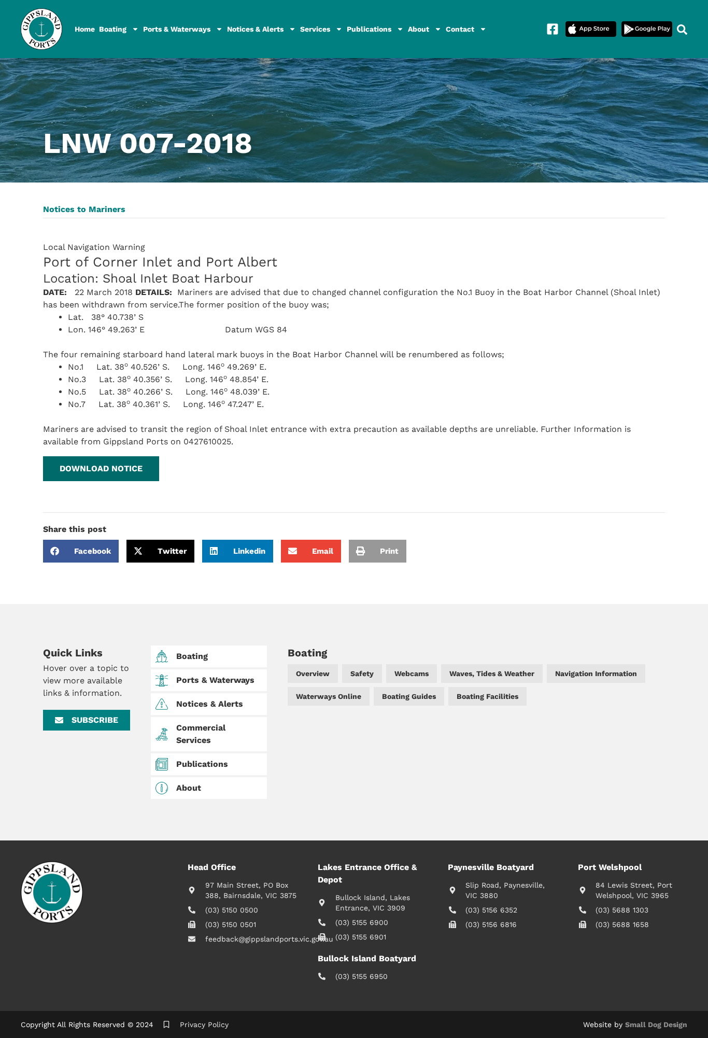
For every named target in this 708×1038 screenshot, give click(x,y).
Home (85, 29)
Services (315, 29)
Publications (369, 29)
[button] (101, 468)
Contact (460, 29)
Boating (112, 29)
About (418, 29)
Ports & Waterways (176, 29)
